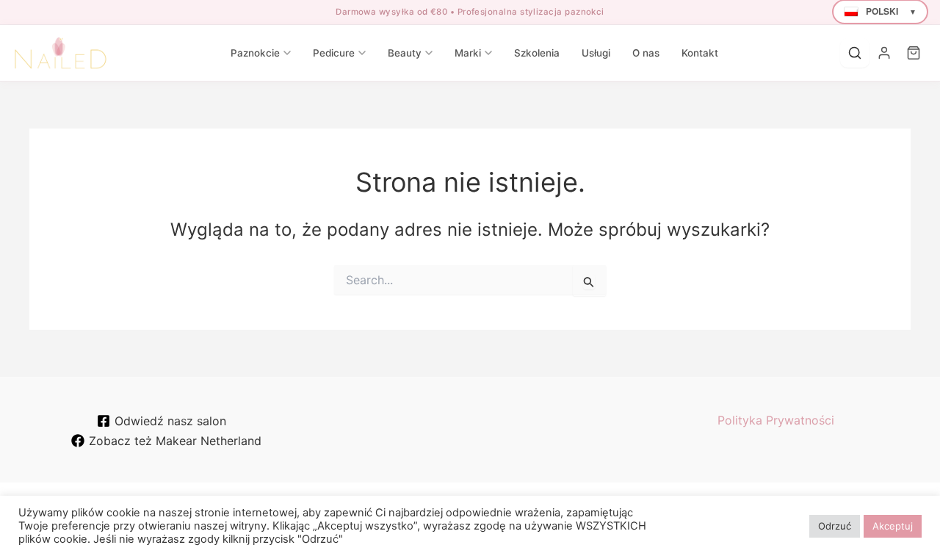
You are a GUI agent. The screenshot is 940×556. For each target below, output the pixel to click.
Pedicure (334, 53)
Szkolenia (537, 53)
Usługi (596, 53)
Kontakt (700, 53)
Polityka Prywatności (775, 420)
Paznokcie (255, 53)
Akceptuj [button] (892, 526)
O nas (645, 53)
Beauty (405, 53)
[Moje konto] (884, 53)
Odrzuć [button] (834, 526)
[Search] (855, 53)
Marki (468, 53)
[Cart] (913, 53)
